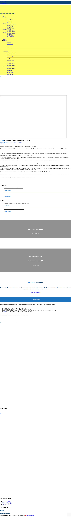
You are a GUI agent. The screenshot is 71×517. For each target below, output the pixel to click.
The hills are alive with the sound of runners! (13, 188)
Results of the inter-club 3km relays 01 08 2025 (14, 209)
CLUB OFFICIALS (7, 503)
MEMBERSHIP (6, 502)
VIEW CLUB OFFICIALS (5, 513)
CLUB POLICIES (6, 502)
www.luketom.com (30, 515)
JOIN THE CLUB (3, 3)
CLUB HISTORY (6, 501)
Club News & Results (16, 142)
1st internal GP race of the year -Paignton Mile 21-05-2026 (16, 203)
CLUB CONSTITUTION (35, 292)
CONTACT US (3, 1)
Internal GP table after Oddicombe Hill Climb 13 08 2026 (16, 194)
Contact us (2, 510)
